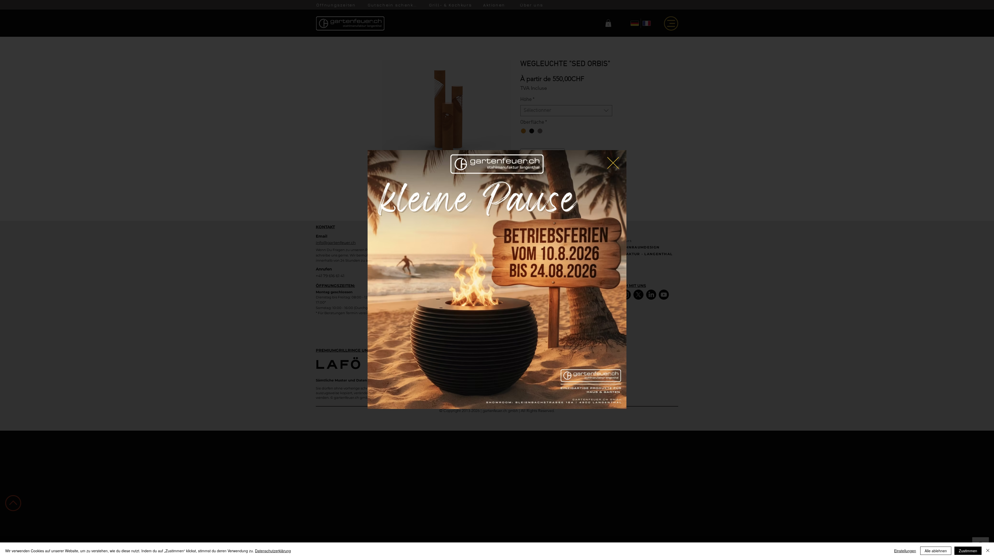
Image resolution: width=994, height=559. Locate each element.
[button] (613, 163)
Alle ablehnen (936, 550)
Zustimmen (968, 550)
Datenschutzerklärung (273, 550)
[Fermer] (988, 551)
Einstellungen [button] (905, 550)
